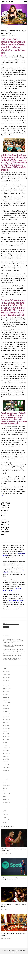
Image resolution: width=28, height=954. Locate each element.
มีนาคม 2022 (6, 725)
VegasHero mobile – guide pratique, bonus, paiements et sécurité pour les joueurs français (14, 650)
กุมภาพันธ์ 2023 (6, 694)
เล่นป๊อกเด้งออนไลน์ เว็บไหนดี (16, 600)
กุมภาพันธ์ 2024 (6, 680)
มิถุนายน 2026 (6, 677)
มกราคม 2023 (6, 697)
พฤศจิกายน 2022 (6, 702)
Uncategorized (6, 785)
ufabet (4, 782)
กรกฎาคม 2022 (6, 714)
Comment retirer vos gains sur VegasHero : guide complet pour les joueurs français (13, 654)
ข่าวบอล (5, 791)
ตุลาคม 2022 (6, 705)
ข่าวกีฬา (5, 788)
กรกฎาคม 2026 (6, 674)
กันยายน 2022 (6, 708)
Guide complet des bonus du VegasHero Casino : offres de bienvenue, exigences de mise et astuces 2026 (13, 641)
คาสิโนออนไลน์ (6, 793)
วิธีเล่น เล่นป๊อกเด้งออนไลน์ (7, 2)
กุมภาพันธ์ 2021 (6, 762)
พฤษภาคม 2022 (6, 719)
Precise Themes (14, 952)
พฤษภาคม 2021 (6, 753)
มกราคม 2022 (6, 731)
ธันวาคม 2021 (6, 733)
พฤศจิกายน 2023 (7, 688)
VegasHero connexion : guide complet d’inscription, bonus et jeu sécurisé (12, 659)
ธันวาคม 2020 (6, 767)
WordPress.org (6, 822)
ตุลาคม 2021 (6, 739)
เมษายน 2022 (6, 722)
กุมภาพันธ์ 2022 (6, 728)
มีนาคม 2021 (6, 759)
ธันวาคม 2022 (6, 700)
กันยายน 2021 (6, 742)
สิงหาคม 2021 (6, 745)
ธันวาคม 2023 (6, 685)
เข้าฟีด (4, 817)
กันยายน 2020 (6, 770)
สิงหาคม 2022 (6, 711)
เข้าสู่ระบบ (5, 814)
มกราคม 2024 (6, 683)
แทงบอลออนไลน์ (6, 802)
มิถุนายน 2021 (6, 750)
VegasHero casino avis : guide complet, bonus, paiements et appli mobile (14, 646)
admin (15, 35)
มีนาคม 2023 (6, 691)
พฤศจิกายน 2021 (6, 736)
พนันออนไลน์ (6, 799)
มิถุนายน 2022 (6, 716)
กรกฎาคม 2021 (6, 747)
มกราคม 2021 (6, 764)
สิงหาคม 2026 (6, 671)
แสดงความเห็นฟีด (7, 820)
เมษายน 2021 (6, 756)
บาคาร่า (5, 796)
